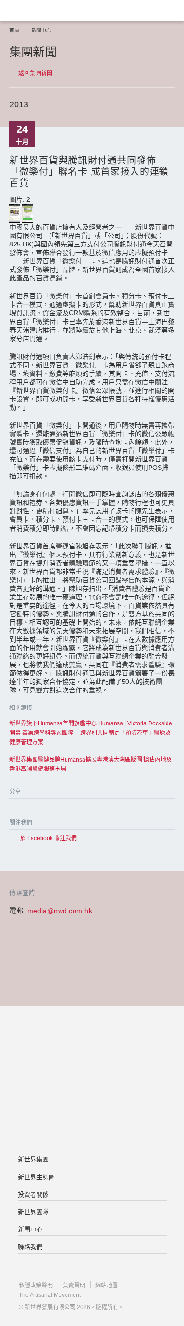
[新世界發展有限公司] (92, 1044)
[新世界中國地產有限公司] (92, 1081)
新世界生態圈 (36, 1177)
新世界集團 (33, 1159)
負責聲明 (74, 1285)
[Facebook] (15, 810)
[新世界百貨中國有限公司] (92, 1119)
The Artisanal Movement (50, 1295)
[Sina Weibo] (53, 810)
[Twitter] (34, 810)
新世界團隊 (33, 1211)
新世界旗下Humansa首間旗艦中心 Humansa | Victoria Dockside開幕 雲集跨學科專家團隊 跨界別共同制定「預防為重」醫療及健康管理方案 (90, 733)
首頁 (14, 30)
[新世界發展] (54, 10)
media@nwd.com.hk (59, 910)
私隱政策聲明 (36, 1285)
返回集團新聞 (35, 73)
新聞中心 (41, 30)
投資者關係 (33, 1194)
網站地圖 (106, 1285)
